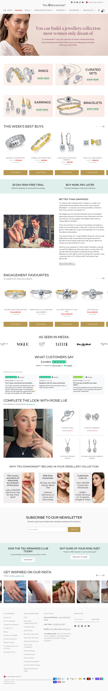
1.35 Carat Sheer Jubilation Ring (15, 309)
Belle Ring (9, 601)
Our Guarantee (9, 621)
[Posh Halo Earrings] (92, 417)
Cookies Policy (29, 654)
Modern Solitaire (60, 601)
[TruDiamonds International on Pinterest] (77, 2)
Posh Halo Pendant (67, 456)
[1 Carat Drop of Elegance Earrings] (67, 143)
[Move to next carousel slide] (102, 126)
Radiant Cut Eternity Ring (15, 158)
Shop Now (15, 172)
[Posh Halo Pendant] (67, 446)
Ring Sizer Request (31, 638)
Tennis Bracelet (36, 601)
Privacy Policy (29, 658)
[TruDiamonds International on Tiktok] (80, 2)
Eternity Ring (83, 601)
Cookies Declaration (31, 661)
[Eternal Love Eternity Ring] (41, 143)
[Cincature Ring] (92, 295)
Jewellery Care (9, 652)
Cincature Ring (92, 309)
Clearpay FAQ (29, 627)
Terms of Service (10, 639)
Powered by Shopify (9, 683)
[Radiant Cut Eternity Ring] (15, 143)
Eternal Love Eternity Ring (41, 158)
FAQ (25, 617)
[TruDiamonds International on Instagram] (74, 2)
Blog (5, 632)
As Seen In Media (10, 635)
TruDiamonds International (22, 680)
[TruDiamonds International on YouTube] (83, 2)
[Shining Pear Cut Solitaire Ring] (41, 295)
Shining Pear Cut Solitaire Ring (41, 309)
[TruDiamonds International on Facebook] (72, 2)
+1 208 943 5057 (58, 624)
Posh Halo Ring (67, 428)
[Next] (95, 10)
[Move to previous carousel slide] (98, 126)
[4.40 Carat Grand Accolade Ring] (67, 295)
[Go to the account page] (99, 10)
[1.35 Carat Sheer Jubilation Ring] (15, 295)
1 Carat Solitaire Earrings (92, 158)
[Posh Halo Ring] (67, 417)
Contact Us (8, 628)
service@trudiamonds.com (59, 629)
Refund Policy (9, 642)
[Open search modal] (5, 10)
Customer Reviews (11, 625)
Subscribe (95, 619)
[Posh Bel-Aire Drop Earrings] (92, 446)
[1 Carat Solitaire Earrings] (92, 143)
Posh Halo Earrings (92, 428)
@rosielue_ (31, 404)
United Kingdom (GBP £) (95, 2)
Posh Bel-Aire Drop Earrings (92, 456)
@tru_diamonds (17, 576)
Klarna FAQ (28, 631)
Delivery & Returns (31, 641)
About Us (7, 617)
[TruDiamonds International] (54, 5)
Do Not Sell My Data (32, 665)
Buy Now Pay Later (31, 634)
